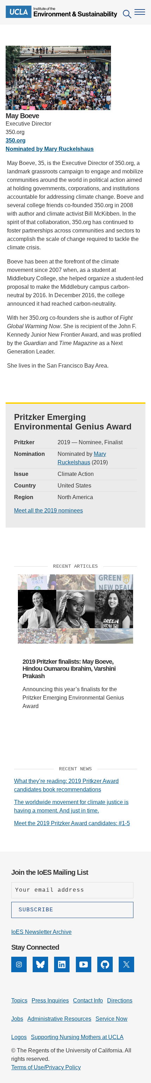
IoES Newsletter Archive (41, 932)
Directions (119, 1001)
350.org (16, 141)
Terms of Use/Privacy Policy (46, 1067)
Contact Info (88, 1001)
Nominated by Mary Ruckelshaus (50, 149)
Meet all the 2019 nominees (48, 511)
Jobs (17, 1019)
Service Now (111, 1019)
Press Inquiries (50, 1001)
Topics (19, 1001)
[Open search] (127, 15)
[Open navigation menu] (140, 12)
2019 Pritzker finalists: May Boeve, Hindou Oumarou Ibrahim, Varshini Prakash (69, 669)
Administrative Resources (59, 1019)
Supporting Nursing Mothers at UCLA (77, 1037)
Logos (19, 1037)
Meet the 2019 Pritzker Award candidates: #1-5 (72, 823)
